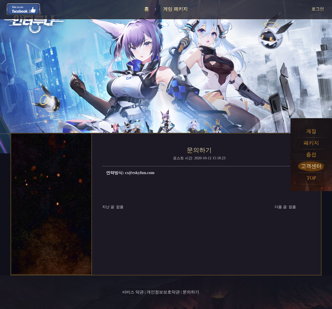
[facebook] (23, 9)
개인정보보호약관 (163, 292)
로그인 (318, 9)
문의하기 (191, 292)
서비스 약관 (133, 292)
